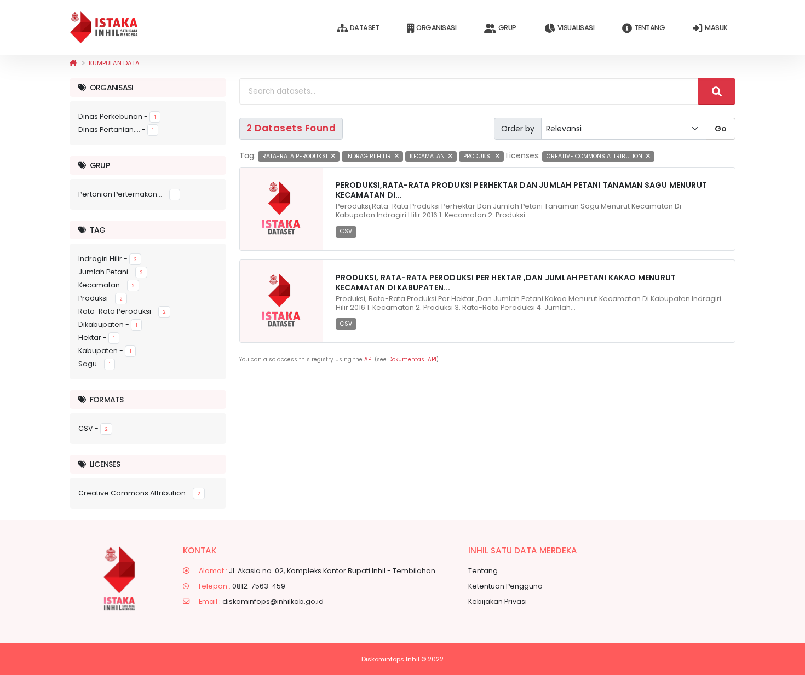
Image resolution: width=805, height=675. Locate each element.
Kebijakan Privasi (497, 601)
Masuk (716, 27)
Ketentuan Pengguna (505, 586)
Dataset (365, 27)
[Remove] (333, 156)
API (368, 359)
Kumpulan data (114, 63)
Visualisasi (576, 27)
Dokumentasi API (412, 359)
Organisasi (436, 27)
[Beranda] (73, 63)
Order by (517, 128)
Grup (507, 27)
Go (721, 128)
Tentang (649, 27)
